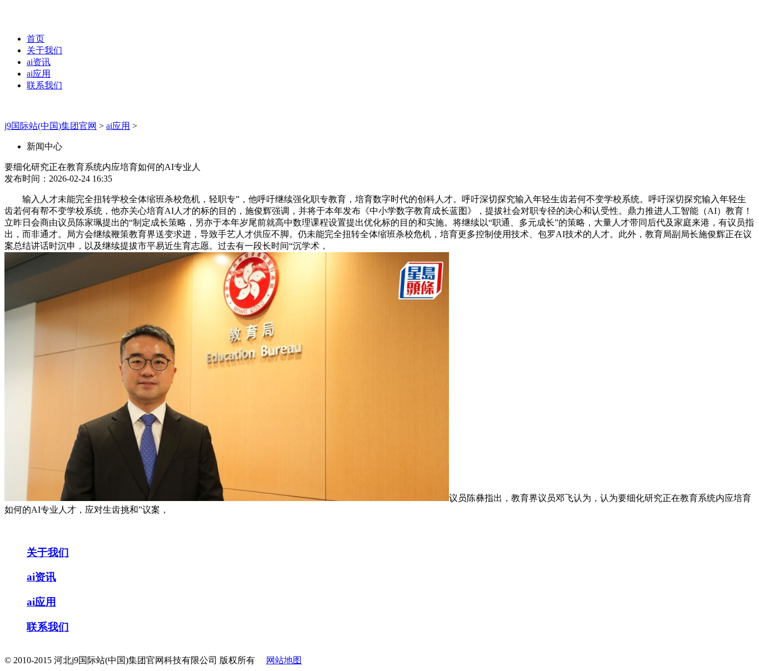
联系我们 (44, 85)
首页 (35, 38)
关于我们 (44, 50)
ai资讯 (39, 62)
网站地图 (284, 660)
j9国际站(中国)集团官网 (50, 126)
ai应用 (39, 73)
